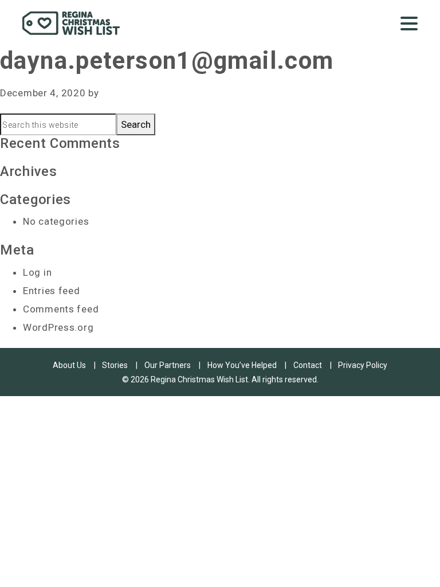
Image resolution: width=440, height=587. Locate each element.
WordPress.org (58, 327)
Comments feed (61, 309)
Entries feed (51, 290)
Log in (37, 272)
